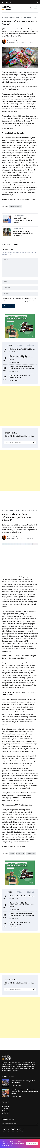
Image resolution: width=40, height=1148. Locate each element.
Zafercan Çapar (14, 380)
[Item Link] (5, 1083)
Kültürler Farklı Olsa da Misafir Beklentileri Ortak (20, 376)
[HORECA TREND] (6, 8)
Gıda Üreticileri (25, 510)
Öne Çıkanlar (31, 853)
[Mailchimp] (34, 442)
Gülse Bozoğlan (14, 362)
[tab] (8, 345)
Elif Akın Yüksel (12, 41)
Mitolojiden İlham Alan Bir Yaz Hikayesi (22, 349)
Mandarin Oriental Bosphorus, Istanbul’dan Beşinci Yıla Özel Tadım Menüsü (22, 357)
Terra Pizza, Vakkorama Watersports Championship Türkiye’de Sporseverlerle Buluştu (24, 1091)
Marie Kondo (20, 853)
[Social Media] (4, 1129)
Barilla (12, 853)
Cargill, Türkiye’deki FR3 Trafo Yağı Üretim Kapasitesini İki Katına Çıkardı (22, 367)
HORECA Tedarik (14, 17)
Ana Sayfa (5, 17)
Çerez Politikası (14, 1143)
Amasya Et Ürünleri (15, 206)
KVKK (23, 1143)
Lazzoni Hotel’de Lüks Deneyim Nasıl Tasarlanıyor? (23, 1081)
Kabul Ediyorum (32, 1143)
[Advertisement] (20, 406)
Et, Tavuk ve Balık (26, 17)
